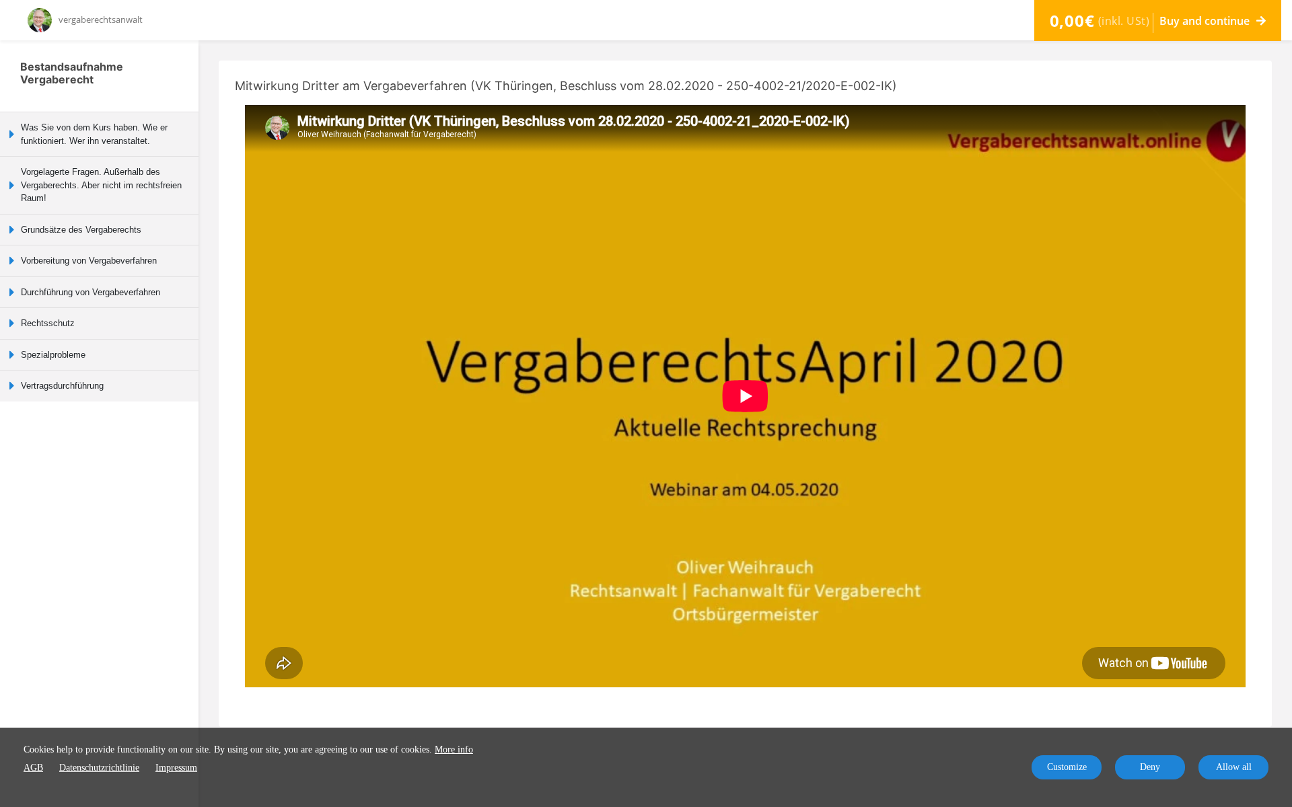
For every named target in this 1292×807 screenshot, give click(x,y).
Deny (1150, 767)
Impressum (176, 768)
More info (454, 749)
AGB (33, 768)
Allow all (1234, 767)
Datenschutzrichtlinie (99, 768)
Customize (1067, 767)
